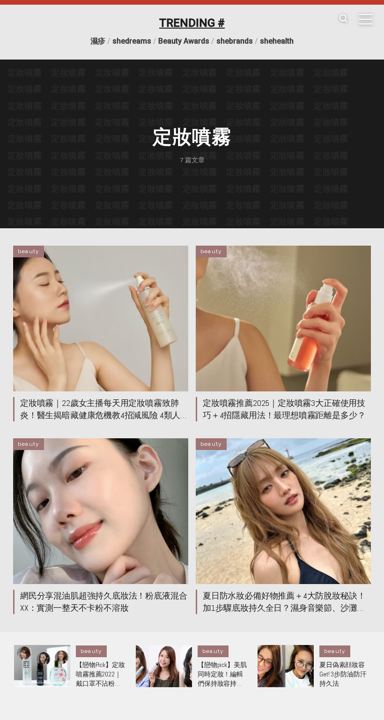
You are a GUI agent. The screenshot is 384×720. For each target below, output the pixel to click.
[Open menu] (366, 19)
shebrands (234, 41)
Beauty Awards (183, 41)
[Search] (343, 19)
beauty (28, 251)
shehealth (277, 41)
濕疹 (97, 41)
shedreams (131, 41)
